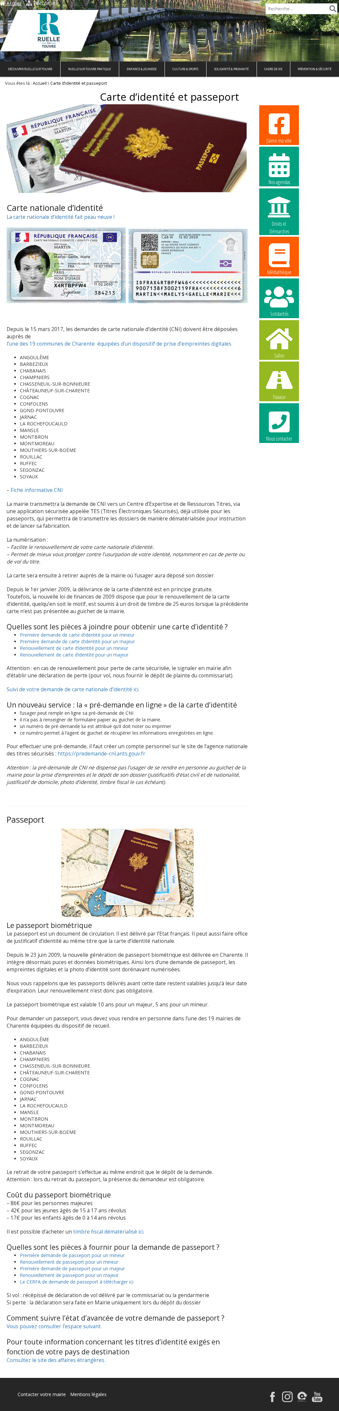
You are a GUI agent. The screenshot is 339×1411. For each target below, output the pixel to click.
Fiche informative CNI (37, 490)
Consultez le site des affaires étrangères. (56, 1360)
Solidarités (279, 313)
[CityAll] (302, 1400)
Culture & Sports (185, 69)
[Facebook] (272, 1400)
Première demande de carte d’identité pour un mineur (77, 635)
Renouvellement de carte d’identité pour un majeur (74, 655)
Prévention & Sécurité (314, 69)
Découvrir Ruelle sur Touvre (30, 69)
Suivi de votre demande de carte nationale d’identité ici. (73, 689)
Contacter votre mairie (42, 1394)
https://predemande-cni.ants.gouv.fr (101, 753)
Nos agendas (279, 182)
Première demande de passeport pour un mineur (72, 1255)
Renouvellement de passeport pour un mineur (69, 1262)
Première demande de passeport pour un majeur (72, 1268)
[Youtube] (317, 1400)
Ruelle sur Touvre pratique (89, 69)
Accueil (13, 3)
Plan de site (45, 3)
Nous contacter (279, 438)
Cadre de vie (273, 69)
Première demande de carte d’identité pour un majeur (77, 641)
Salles (279, 355)
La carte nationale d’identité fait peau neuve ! (61, 217)
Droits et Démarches (279, 224)
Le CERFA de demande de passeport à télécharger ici (76, 1282)
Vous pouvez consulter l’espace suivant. (54, 1326)
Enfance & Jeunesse (142, 69)
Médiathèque (279, 272)
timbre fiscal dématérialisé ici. (108, 1231)
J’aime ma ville (279, 140)
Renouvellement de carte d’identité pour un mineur (74, 648)
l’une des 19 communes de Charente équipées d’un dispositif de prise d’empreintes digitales (119, 343)
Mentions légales (88, 1394)
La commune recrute (279, 480)
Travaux (279, 397)
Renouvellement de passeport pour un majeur (69, 1275)
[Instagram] (287, 1400)
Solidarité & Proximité (231, 69)
